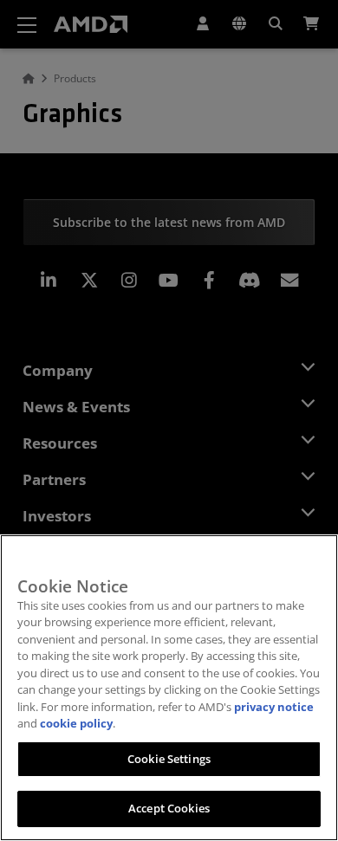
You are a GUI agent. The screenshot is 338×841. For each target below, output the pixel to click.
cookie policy (76, 723)
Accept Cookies (169, 808)
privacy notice (274, 707)
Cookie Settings (169, 759)
